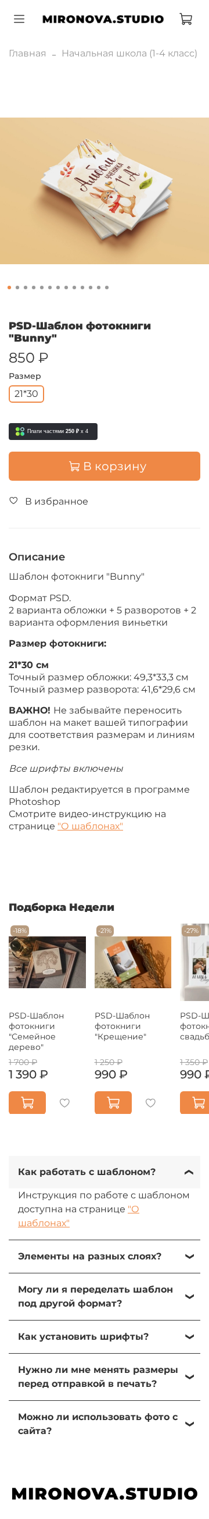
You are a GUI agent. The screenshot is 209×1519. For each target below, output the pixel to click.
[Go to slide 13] (107, 287)
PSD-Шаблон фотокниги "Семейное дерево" (36, 1031)
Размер (25, 376)
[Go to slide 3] (25, 287)
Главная (27, 53)
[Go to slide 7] (58, 287)
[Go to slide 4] (33, 287)
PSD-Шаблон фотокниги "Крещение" (122, 1025)
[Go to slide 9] (74, 287)
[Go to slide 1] (9, 287)
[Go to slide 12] (98, 287)
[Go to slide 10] (82, 287)
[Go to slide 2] (17, 287)
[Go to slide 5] (42, 287)
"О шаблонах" (90, 826)
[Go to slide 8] (66, 287)
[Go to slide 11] (90, 287)
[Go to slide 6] (50, 287)
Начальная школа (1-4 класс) (129, 53)
